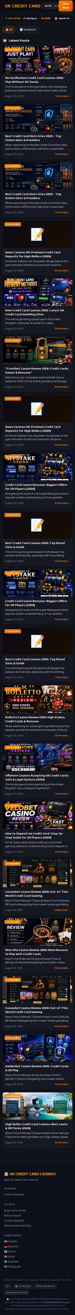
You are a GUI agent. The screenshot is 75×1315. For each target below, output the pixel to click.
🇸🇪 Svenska (11, 1261)
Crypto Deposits (14, 1220)
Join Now (65, 5)
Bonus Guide (12, 1215)
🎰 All (9, 29)
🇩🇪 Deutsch (11, 1246)
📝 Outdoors (28, 29)
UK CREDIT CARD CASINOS (21, 5)
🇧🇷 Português (12, 1266)
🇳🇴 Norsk (9, 1256)
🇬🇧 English (10, 1241)
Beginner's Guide (15, 1210)
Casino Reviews (14, 1194)
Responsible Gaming (17, 1225)
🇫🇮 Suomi (10, 1251)
